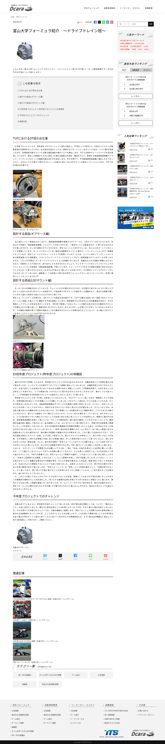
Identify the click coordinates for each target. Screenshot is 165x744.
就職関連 (149, 8)
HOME (12, 17)
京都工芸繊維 (125, 49)
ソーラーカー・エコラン (130, 8)
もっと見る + (135, 96)
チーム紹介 (76, 675)
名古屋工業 (124, 46)
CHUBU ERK (140, 43)
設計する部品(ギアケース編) (30, 96)
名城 (134, 49)
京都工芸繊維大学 (126, 43)
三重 (146, 46)
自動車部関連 (109, 8)
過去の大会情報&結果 (50, 684)
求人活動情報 (109, 714)
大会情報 (101, 675)
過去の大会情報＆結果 (20, 714)
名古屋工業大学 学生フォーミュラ (132, 40)
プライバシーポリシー (146, 714)
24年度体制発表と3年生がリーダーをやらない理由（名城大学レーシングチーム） (44, 599)
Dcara (19, 8)
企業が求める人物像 (112, 719)
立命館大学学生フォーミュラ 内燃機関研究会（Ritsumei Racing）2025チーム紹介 (141, 191)
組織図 (14, 727)
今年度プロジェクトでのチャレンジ (33, 115)
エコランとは (76, 723)
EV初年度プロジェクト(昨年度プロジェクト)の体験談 (41, 109)
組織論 (24, 684)
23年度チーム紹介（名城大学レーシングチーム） (31, 620)
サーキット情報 (18, 723)
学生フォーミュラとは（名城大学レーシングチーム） (33, 662)
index (147, 49)
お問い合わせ (143, 710)
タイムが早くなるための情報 (50, 675)
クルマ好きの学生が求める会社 (116, 710)
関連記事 (22, 121)
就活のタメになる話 (112, 723)
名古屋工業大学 (136, 46)
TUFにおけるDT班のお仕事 (30, 90)
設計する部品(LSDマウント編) (31, 103)
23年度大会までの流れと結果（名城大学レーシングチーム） (36, 641)
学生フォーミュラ (91, 8)
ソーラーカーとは (77, 719)
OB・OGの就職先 (24, 675)
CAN (140, 49)
